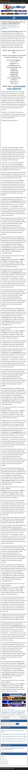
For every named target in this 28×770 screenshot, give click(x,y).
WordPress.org (5, 763)
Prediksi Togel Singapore (16, 711)
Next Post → (24, 717)
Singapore (14, 712)
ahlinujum (5, 25)
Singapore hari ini (20, 712)
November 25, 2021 (13, 25)
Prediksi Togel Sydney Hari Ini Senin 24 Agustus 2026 (13, 741)
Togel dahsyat (5, 713)
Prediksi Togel (7, 711)
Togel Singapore (11, 713)
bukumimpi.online (5, 1)
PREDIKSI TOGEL (7, 27)
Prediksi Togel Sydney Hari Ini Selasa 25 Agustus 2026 (14, 734)
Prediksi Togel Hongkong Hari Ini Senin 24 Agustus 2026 (14, 736)
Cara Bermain (15, 201)
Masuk (3, 756)
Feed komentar (5, 761)
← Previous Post (5, 717)
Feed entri (4, 758)
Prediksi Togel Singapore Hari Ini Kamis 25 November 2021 (13, 23)
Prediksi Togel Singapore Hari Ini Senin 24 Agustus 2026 (14, 738)
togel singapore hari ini (20, 713)
